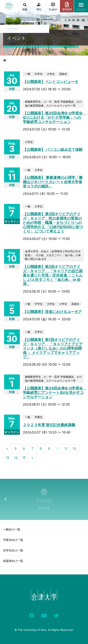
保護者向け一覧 (13, 561)
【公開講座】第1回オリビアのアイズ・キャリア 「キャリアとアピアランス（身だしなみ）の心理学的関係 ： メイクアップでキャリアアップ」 (53, 348)
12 (74, 448)
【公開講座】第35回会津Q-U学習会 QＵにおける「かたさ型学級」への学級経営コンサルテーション (54, 117)
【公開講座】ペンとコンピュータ (50, 81)
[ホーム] (4, 60)
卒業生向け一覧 (13, 540)
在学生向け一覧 (13, 550)
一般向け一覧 (11, 529)
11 (65, 448)
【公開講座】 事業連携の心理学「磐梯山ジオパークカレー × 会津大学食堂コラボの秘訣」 (53, 181)
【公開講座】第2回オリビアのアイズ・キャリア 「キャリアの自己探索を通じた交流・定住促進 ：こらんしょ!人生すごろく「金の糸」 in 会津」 (53, 275)
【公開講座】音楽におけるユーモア (52, 311)
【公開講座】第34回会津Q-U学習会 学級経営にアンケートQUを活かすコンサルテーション (55, 392)
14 (15, 458)
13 (7, 458)
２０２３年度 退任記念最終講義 (49, 425)
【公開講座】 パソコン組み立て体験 (53, 149)
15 (24, 458)
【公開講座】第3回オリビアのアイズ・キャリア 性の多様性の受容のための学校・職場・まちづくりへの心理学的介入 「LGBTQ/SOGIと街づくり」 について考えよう (53, 222)
